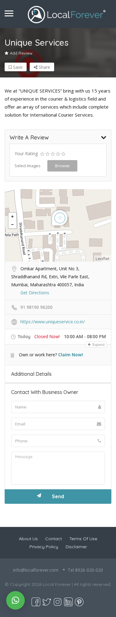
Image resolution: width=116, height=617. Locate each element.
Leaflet (103, 258)
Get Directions (34, 293)
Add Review (21, 53)
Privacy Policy (43, 546)
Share (43, 67)
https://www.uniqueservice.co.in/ (52, 322)
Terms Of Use (83, 538)
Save (17, 67)
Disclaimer (76, 546)
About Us (28, 538)
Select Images (28, 165)
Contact (53, 538)
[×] (15, 600)
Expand (98, 344)
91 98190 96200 (36, 307)
